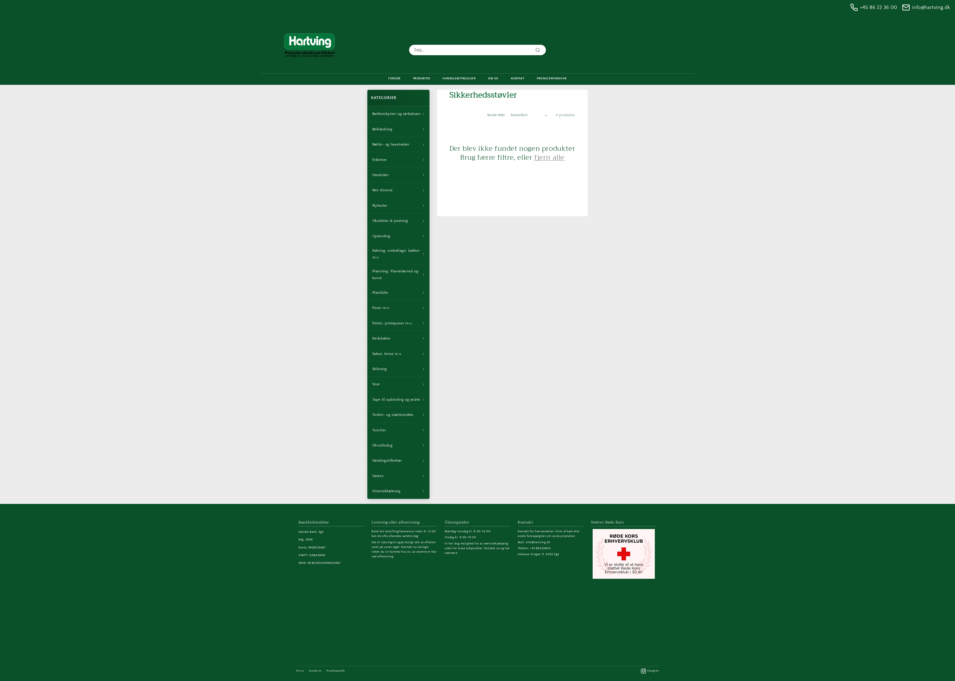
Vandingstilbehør (398, 460)
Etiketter (398, 159)
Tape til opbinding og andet (398, 399)
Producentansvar (552, 78)
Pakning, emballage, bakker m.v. (398, 253)
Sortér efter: (496, 115)
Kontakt (518, 78)
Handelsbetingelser (459, 78)
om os (493, 78)
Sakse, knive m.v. (398, 353)
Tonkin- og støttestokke (398, 414)
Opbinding (398, 236)
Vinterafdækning (398, 490)
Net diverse (398, 190)
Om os (300, 671)
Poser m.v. (398, 307)
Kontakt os (315, 671)
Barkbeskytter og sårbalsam (398, 113)
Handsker (398, 174)
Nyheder (398, 205)
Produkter (421, 78)
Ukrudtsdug (398, 445)
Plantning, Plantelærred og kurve (398, 274)
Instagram (653, 671)
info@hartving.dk (931, 7)
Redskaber (398, 338)
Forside (394, 78)
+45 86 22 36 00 (878, 7)
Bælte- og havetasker (398, 144)
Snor (398, 384)
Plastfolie (398, 292)
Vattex (398, 475)
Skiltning (398, 368)
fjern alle (549, 157)
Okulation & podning (398, 220)
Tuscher (398, 430)
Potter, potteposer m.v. (398, 323)
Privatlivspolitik (336, 671)
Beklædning (398, 129)
